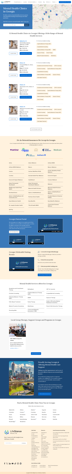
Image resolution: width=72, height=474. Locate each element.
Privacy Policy (43, 441)
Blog (42, 435)
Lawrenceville (56, 414)
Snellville (55, 419)
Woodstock (22, 421)
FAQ (42, 439)
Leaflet (60, 28)
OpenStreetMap (67, 28)
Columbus (11, 412)
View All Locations (36, 129)
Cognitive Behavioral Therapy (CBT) (54, 68)
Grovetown (22, 414)
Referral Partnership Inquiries (53, 465)
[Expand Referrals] (50, 2)
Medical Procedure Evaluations (43, 55)
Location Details (13, 53)
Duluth (54, 412)
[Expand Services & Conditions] (36, 2)
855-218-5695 (25, 112)
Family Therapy (49, 52)
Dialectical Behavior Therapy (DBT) (44, 49)
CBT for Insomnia (57, 65)
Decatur (44, 412)
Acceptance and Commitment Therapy (44, 65)
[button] (17, 2)
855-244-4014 (25, 46)
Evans (10, 414)
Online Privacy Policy (44, 442)
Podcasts (42, 434)
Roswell (11, 419)
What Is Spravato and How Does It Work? (60, 439)
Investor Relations (43, 465)
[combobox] (13, 25)
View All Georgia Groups (36, 353)
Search (26, 25)
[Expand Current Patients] (56, 2)
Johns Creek (34, 414)
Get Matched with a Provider (26, 53)
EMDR (54, 49)
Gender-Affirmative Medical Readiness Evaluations (53, 302)
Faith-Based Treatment (41, 77)
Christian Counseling (41, 68)
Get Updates (24, 443)
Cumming (33, 412)
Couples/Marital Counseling (42, 46)
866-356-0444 (25, 90)
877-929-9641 (25, 68)
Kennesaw (44, 414)
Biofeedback (31, 289)
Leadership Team (34, 465)
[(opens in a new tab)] (4, 463)
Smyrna (44, 419)
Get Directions (25, 50)
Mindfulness (53, 55)
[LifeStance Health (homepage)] (5, 2)
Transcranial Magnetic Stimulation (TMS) (33, 310)
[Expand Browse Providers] (21, 2)
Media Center (43, 438)
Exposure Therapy (40, 52)
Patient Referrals (44, 432)
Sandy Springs (23, 419)
